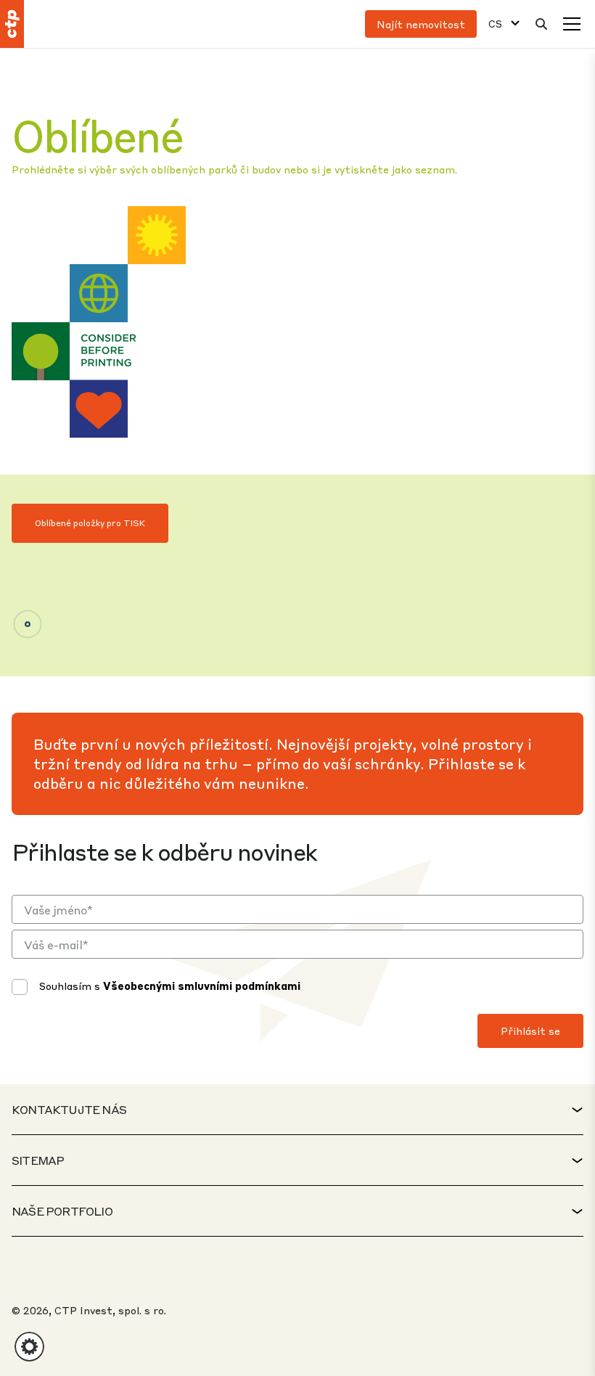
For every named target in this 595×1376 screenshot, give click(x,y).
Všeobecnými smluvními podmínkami (201, 985)
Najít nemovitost (421, 23)
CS (495, 23)
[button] (29, 1346)
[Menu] (571, 24)
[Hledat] (541, 24)
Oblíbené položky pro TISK (90, 522)
